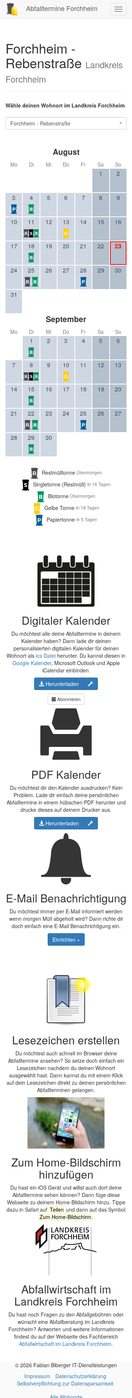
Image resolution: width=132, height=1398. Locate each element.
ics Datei (46, 655)
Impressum (37, 1376)
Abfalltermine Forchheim (61, 8)
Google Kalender (31, 663)
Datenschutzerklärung (80, 1376)
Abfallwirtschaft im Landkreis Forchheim (65, 1343)
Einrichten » (66, 939)
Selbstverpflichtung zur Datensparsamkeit (65, 1383)
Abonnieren (68, 699)
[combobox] (66, 123)
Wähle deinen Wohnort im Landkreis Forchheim (65, 105)
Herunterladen (61, 683)
